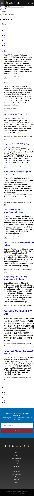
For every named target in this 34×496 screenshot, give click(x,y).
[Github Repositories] (25, 446)
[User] (28, 3)
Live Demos (16, 466)
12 (4, 39)
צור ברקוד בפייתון (16, 114)
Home (16, 453)
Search (2, 6)
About (16, 482)
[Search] (31, 3)
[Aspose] (12, 2)
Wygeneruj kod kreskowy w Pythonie (15, 277)
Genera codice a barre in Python (14, 210)
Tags (6, 51)
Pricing (17, 461)
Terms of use (18, 493)
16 (4, 45)
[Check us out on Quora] (21, 446)
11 (4, 37)
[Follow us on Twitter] (9, 446)
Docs (16, 463)
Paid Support (16, 471)
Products (16, 455)
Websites (16, 479)
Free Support (16, 469)
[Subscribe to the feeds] (28, 446)
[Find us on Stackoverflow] (17, 446)
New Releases (16, 458)
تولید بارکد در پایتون (18, 143)
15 (4, 44)
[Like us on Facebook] (6, 446)
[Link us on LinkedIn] (13, 446)
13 (4, 40)
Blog (16, 477)
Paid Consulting (16, 474)
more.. (5, 78)
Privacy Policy (12, 493)
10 (4, 35)
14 (4, 42)
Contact (23, 493)
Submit (17, 431)
